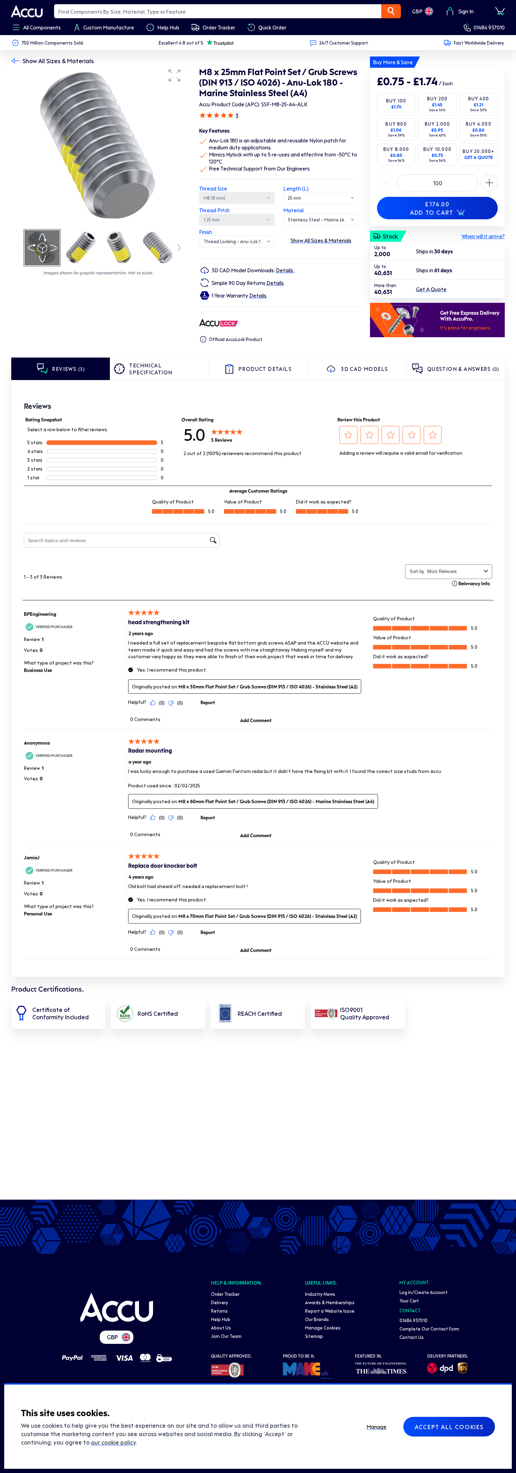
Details (285, 270)
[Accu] (27, 11)
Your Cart (409, 1300)
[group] (98, 146)
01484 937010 (489, 27)
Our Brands (317, 1319)
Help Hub (220, 1319)
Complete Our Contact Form (429, 1328)
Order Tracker (225, 1294)
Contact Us (411, 1337)
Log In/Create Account (423, 1292)
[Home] (116, 1307)
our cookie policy (113, 1442)
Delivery (219, 1302)
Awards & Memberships (330, 1302)
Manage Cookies (322, 1327)
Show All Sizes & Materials (58, 60)
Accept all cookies (449, 1426)
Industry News (320, 1294)
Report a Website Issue (330, 1310)
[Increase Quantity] (385, 182)
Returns (219, 1310)
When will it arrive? (483, 236)
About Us (221, 1327)
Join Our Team (226, 1336)
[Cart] (500, 11)
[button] (174, 75)
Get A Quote (431, 289)
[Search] (391, 11)
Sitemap (314, 1336)
